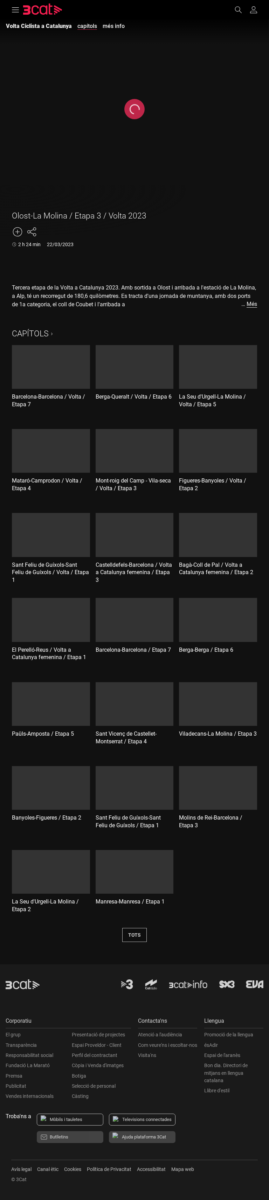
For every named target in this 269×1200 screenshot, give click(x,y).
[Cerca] (241, 10)
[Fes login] (253, 10)
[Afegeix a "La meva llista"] (17, 231)
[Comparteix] (31, 231)
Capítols (30, 333)
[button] (68, 1022)
